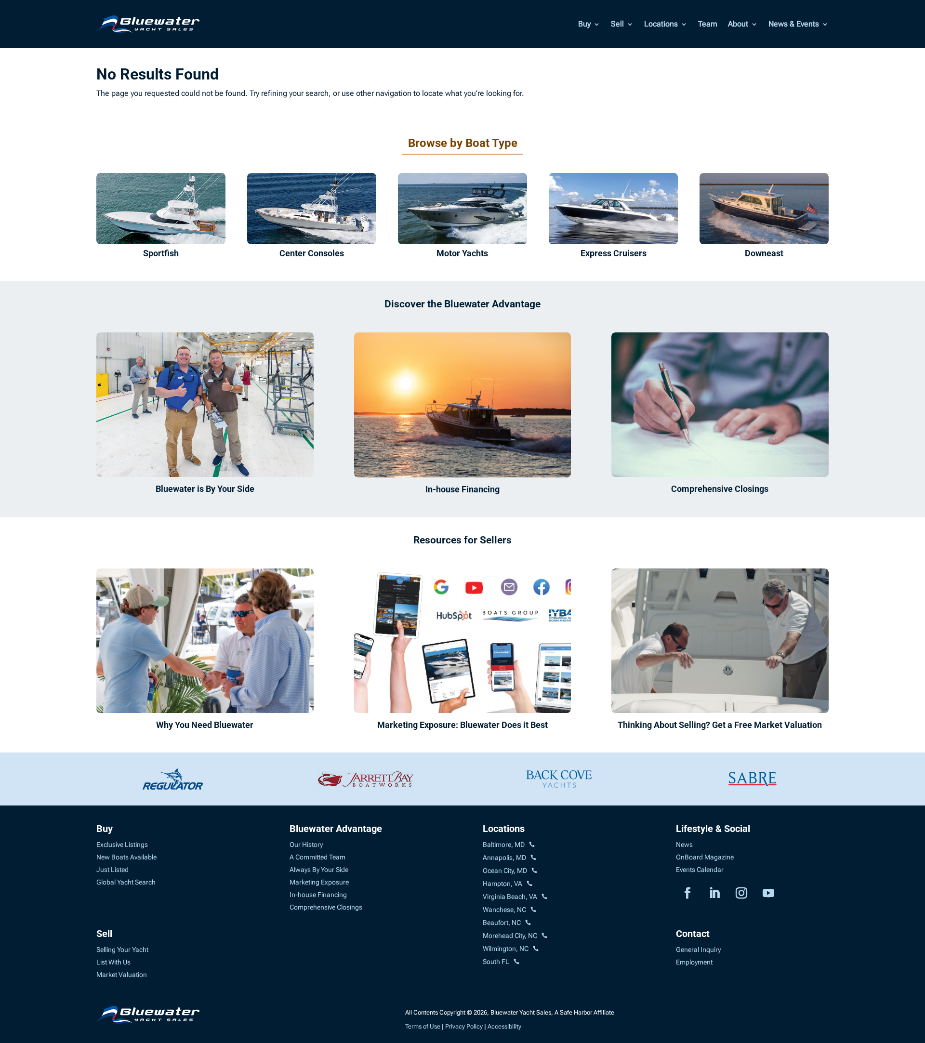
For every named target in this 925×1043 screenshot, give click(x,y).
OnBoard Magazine (705, 857)
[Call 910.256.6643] (536, 949)
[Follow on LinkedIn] (714, 893)
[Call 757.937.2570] (544, 897)
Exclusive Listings (122, 844)
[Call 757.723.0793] (529, 884)
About (738, 23)
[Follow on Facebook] (687, 893)
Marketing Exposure (319, 882)
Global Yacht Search (126, 882)
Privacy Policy (464, 1026)
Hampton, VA (502, 883)
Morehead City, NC (510, 935)
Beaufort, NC (502, 922)
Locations (661, 23)
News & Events (793, 23)
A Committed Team (317, 857)
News (684, 844)
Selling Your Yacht (122, 949)
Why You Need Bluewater (204, 725)
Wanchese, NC (504, 909)
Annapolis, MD (504, 857)
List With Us (113, 962)
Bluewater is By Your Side (205, 489)
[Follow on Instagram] (741, 893)
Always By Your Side (319, 869)
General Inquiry (698, 949)
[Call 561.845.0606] (516, 962)
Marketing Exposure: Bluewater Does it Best (462, 725)
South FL (496, 961)
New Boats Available (126, 857)
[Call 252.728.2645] (528, 923)
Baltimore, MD (504, 844)
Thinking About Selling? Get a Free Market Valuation (720, 725)
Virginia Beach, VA (510, 896)
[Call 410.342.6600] (532, 845)
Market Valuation (121, 974)
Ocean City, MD (505, 870)
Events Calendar (700, 869)
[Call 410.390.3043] (534, 871)
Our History (306, 844)
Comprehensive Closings (719, 489)
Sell (617, 23)
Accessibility (504, 1026)
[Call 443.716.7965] (533, 858)
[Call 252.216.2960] (533, 910)
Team (707, 23)
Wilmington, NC (506, 948)
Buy (584, 23)
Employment (694, 962)
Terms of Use (422, 1026)
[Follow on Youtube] (768, 893)
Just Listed (112, 869)
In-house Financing (462, 489)
